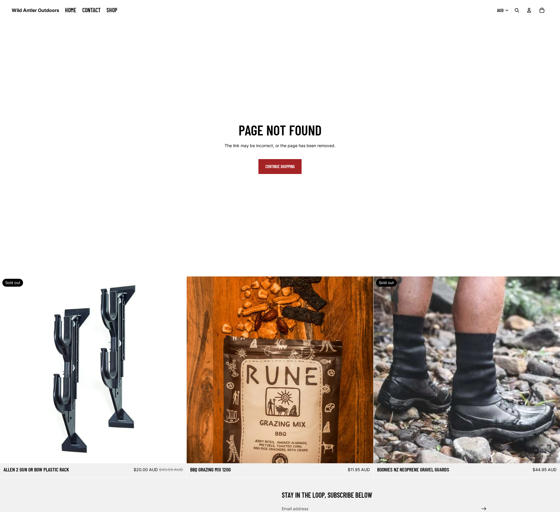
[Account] (529, 10)
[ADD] (364, 454)
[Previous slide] (195, 369)
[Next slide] (364, 369)
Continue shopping (280, 166)
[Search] (516, 10)
